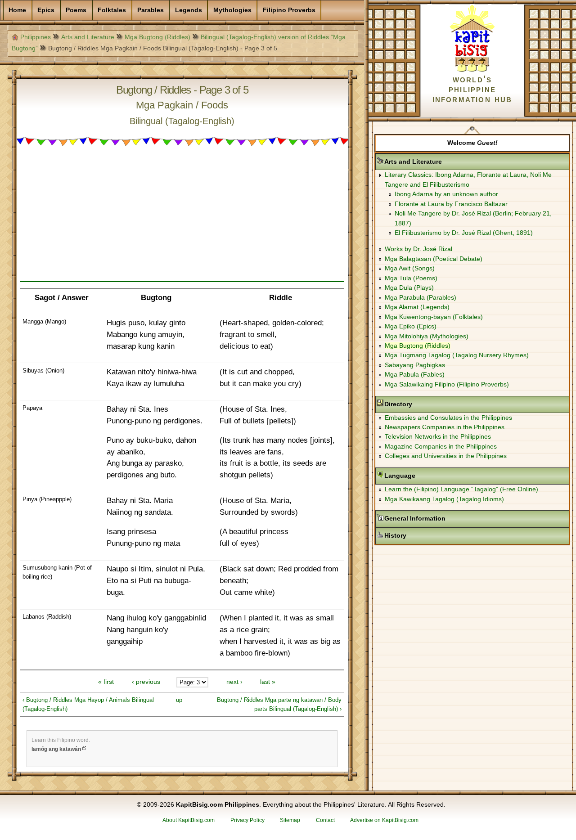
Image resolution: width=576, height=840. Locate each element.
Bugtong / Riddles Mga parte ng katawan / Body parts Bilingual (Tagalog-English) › (279, 704)
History (423, 535)
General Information (443, 518)
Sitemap (290, 820)
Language (428, 475)
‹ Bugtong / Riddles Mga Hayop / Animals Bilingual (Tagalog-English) (88, 704)
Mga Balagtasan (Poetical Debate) (433, 258)
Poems (76, 9)
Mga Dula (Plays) (409, 287)
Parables (150, 9)
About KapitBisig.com (188, 820)
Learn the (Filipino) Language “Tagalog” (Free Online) (461, 489)
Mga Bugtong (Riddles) (157, 36)
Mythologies (232, 9)
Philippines (35, 36)
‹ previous (146, 682)
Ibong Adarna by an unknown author (446, 194)
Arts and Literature (87, 36)
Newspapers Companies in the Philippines (444, 427)
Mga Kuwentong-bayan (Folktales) (434, 316)
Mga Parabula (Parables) (420, 297)
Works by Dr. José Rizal (418, 248)
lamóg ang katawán (56, 749)
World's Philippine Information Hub (472, 88)
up (179, 699)
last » (267, 682)
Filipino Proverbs (289, 9)
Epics (45, 9)
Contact (325, 820)
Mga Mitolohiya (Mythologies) (426, 336)
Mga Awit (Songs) (410, 268)
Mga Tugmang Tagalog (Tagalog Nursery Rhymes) (457, 355)
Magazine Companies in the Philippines (441, 446)
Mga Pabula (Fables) (415, 374)
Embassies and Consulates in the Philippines (448, 417)
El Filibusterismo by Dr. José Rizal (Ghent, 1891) (464, 232)
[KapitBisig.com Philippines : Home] (472, 70)
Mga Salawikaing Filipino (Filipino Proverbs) (447, 384)
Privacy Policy (247, 820)
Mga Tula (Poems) (411, 278)
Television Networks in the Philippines (438, 436)
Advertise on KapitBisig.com (384, 820)
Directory (426, 404)
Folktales (112, 9)
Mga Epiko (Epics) (410, 326)
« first (106, 682)
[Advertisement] (182, 218)
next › (234, 682)
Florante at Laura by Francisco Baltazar (451, 203)
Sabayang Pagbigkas (415, 364)
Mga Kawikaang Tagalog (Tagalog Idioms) (444, 499)
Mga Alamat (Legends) (417, 306)
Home (17, 9)
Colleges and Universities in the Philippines (446, 455)
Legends (188, 9)
